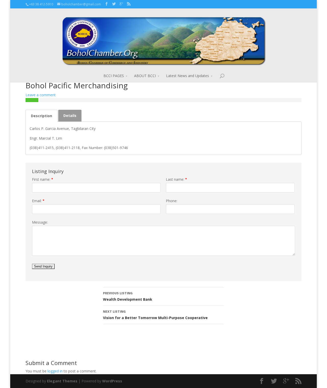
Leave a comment (41, 94)
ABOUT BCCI (145, 75)
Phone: (171, 200)
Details (69, 115)
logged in (55, 371)
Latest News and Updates (187, 75)
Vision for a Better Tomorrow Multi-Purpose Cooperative (155, 314)
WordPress (112, 381)
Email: (38, 200)
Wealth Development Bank (127, 296)
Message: (40, 222)
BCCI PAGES (113, 75)
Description (41, 115)
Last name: (176, 179)
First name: (42, 179)
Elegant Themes (62, 381)
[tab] (41, 116)
